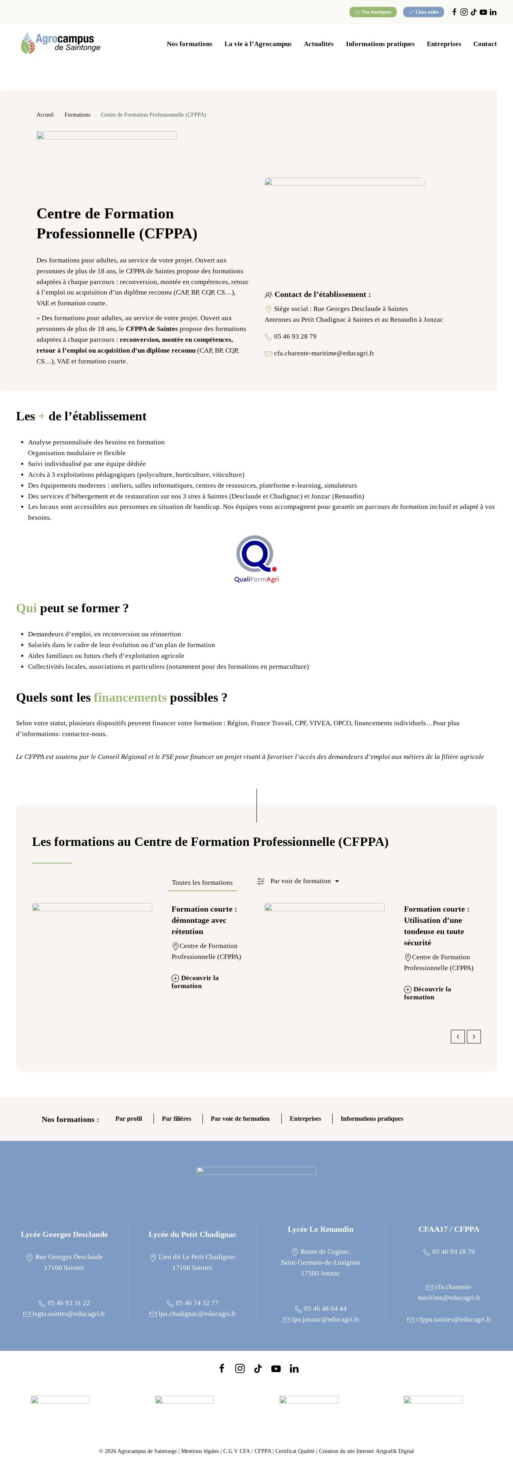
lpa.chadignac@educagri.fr (196, 1314)
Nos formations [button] (189, 44)
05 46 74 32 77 (196, 1303)
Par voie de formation (240, 1119)
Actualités (319, 44)
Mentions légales (200, 1451)
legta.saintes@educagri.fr (68, 1314)
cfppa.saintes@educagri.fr (453, 1319)
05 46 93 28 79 (295, 336)
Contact (485, 44)
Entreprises (305, 1119)
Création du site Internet (366, 1451)
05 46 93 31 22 (68, 1303)
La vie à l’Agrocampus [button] (258, 44)
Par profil (128, 1119)
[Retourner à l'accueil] (60, 44)
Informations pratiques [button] (380, 44)
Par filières (176, 1119)
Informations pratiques (372, 1119)
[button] (299, 882)
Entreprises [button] (444, 44)
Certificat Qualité (295, 1451)
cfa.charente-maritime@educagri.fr (324, 353)
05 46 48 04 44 (325, 1308)
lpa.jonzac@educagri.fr (325, 1319)
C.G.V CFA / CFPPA (247, 1451)
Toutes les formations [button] (202, 882)
